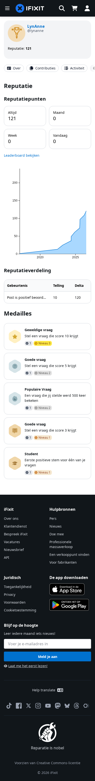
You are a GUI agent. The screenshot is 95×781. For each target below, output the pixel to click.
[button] (62, 8)
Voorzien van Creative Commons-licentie (47, 763)
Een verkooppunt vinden (69, 554)
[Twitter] (28, 706)
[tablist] (47, 68)
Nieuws (55, 526)
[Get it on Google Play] (69, 605)
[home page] (30, 8)
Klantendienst (15, 526)
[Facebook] (19, 706)
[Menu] (7, 8)
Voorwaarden (15, 602)
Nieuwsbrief (14, 549)
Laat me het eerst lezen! (28, 666)
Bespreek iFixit (16, 534)
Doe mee (56, 534)
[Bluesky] (67, 705)
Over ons (11, 518)
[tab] (14, 68)
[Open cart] (74, 8)
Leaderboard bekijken (21, 155)
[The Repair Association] (86, 706)
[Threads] (76, 706)
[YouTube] (48, 706)
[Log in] (87, 8)
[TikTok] (9, 706)
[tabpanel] (47, 280)
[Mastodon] (58, 706)
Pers (53, 518)
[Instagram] (38, 706)
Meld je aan (47, 656)
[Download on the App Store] (67, 589)
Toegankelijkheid (17, 586)
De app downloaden (68, 577)
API (6, 557)
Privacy (9, 594)
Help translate (43, 690)
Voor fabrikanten (63, 562)
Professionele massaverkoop (61, 544)
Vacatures (12, 542)
